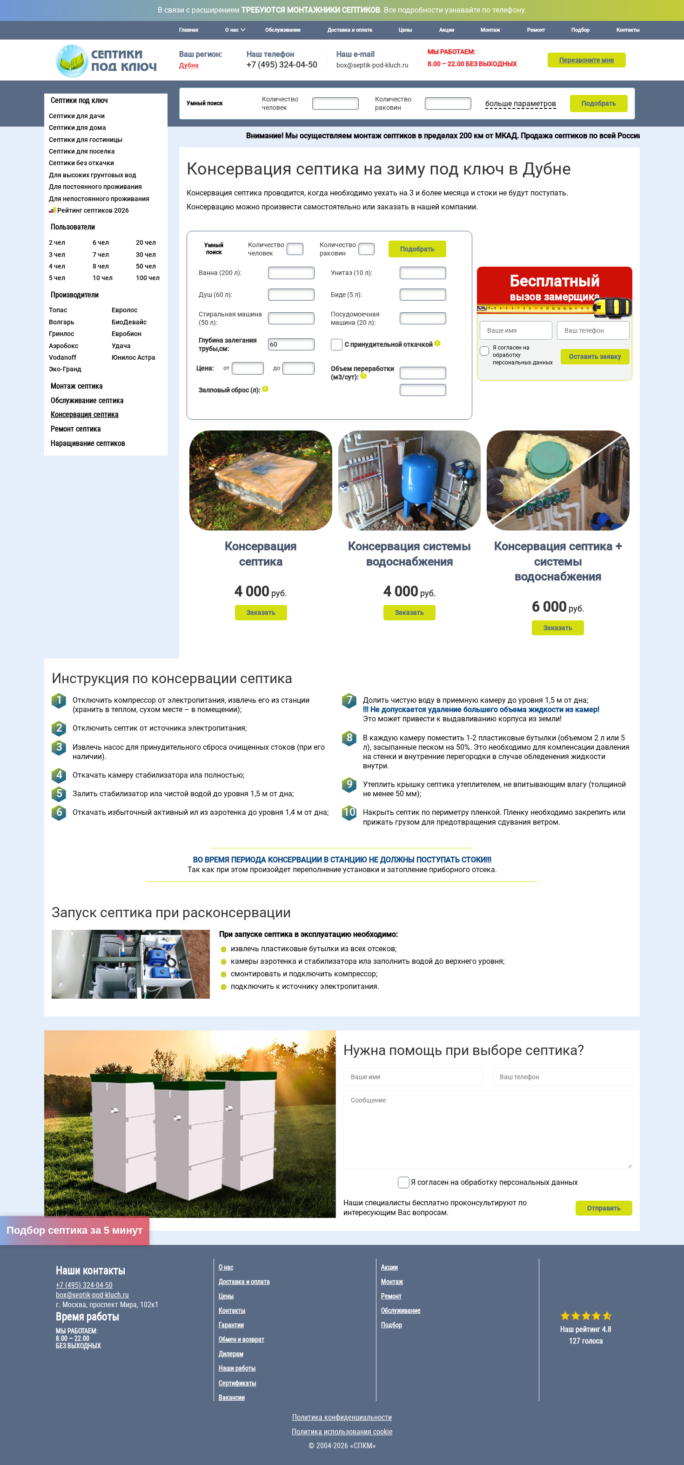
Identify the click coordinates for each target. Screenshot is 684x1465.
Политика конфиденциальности (342, 1417)
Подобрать (599, 103)
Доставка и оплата (350, 30)
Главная (188, 30)
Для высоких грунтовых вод (92, 175)
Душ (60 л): (215, 294)
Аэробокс (63, 345)
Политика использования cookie (342, 1431)
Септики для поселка (82, 151)
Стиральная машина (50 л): (230, 318)
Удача (121, 345)
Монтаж (490, 30)
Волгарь (61, 322)
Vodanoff (62, 357)
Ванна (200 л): (220, 272)
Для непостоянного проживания (99, 198)
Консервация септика (85, 414)
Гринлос (61, 333)
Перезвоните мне (586, 60)
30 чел (146, 254)
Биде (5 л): (346, 294)
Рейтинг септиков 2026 (93, 210)
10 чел (103, 278)
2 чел (57, 242)
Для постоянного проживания (95, 186)
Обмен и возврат (241, 1339)
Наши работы (237, 1368)
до (276, 367)
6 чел (101, 242)
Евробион (126, 333)
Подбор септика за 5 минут (75, 1230)
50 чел (146, 266)
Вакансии (232, 1397)
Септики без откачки (81, 163)
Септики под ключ (79, 100)
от (226, 367)
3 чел (57, 254)
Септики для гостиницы (85, 139)
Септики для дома (77, 127)
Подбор (580, 30)
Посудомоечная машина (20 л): (355, 318)
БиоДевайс (129, 322)
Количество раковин (393, 103)
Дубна (189, 65)
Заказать (261, 612)
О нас (226, 1267)
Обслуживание (283, 30)
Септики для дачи (77, 116)
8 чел (101, 266)
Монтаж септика (77, 386)
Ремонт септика (76, 428)
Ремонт (536, 30)
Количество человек (280, 103)
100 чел (148, 278)
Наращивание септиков (88, 443)
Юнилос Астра (133, 357)
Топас (58, 310)
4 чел (57, 266)
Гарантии (231, 1325)
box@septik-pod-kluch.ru (372, 65)
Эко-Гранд (65, 369)
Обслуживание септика (87, 400)
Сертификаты (237, 1383)
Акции (446, 30)
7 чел (101, 254)
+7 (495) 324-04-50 (282, 64)
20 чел (146, 242)
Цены (405, 30)
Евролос (124, 310)
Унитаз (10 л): (351, 272)
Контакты (628, 30)
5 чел (57, 278)
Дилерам (231, 1353)
